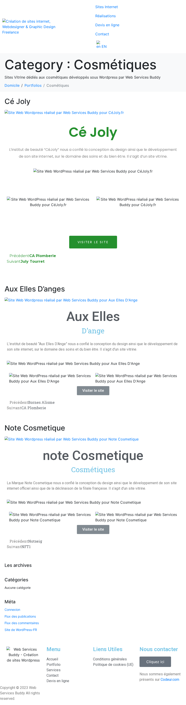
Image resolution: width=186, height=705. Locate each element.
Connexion (12, 609)
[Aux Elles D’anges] (71, 299)
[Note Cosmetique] (72, 438)
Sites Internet (106, 7)
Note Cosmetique (35, 427)
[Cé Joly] (64, 112)
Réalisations (105, 16)
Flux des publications (20, 616)
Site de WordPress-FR (21, 630)
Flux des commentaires (22, 623)
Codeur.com (170, 679)
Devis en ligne (107, 25)
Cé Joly (17, 101)
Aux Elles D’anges (35, 288)
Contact (102, 34)
